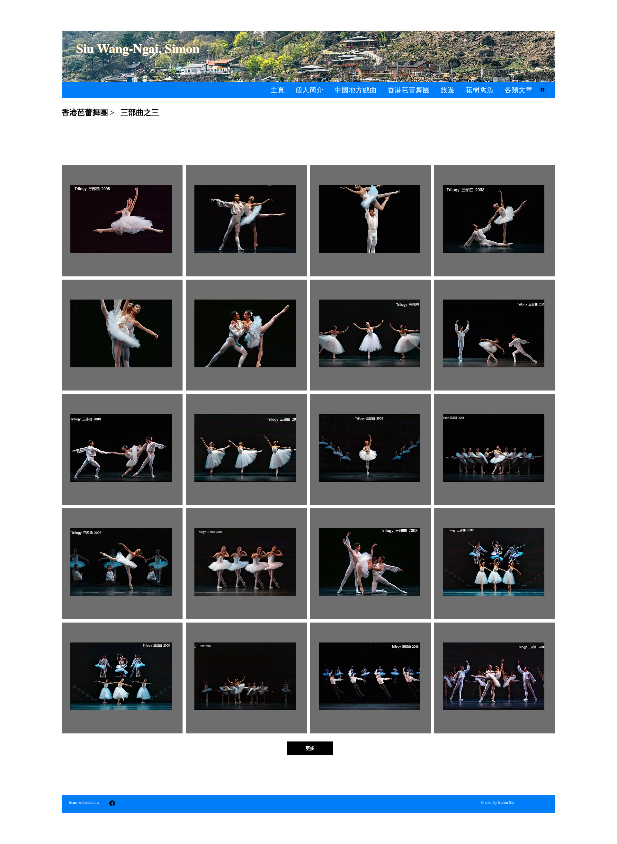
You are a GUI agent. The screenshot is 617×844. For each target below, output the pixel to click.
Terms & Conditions (83, 802)
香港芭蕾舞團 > (88, 112)
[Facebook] (542, 90)
